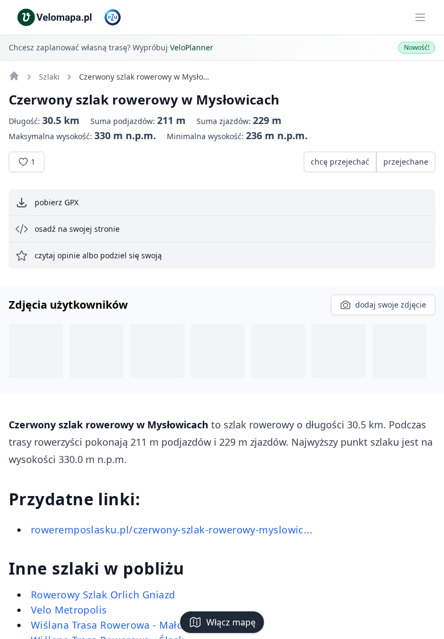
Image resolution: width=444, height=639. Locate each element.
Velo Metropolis (69, 609)
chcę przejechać (340, 162)
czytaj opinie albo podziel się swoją (98, 255)
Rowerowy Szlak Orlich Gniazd (103, 594)
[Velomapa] (14, 75)
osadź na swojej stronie (77, 229)
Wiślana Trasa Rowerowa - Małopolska (123, 624)
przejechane (405, 162)
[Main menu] (420, 17)
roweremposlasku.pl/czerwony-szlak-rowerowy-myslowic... (171, 529)
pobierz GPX (57, 202)
